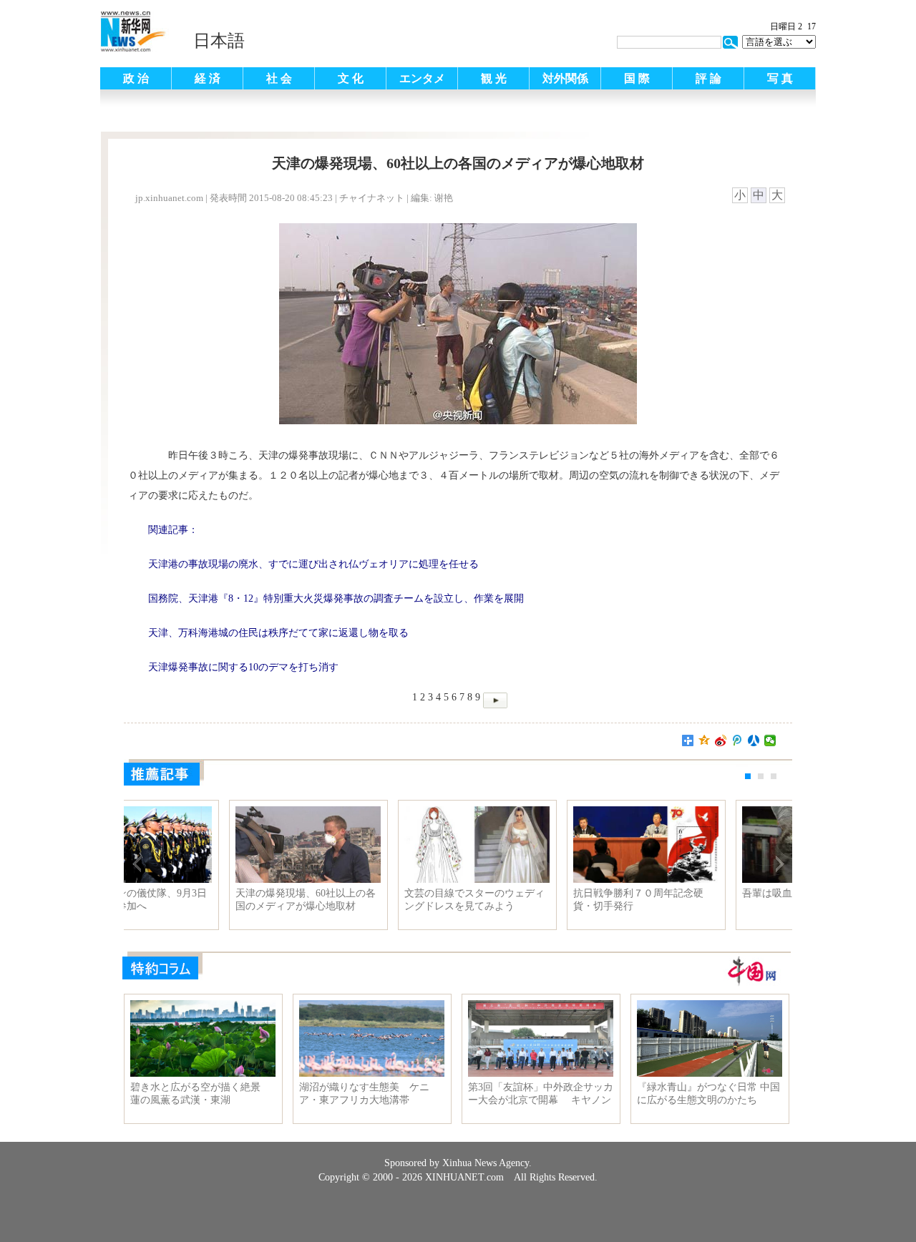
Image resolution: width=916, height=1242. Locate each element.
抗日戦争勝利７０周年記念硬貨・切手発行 (703, 899)
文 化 (351, 78)
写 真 (780, 78)
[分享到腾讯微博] (737, 740)
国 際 (637, 78)
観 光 (494, 78)
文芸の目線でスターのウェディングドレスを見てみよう (539, 899)
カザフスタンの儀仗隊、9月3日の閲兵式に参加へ (202, 899)
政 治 (136, 78)
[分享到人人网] (754, 740)
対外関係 (565, 78)
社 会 (279, 78)
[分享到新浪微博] (721, 740)
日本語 (219, 40)
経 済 (207, 78)
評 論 (708, 78)
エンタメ (422, 78)
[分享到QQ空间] (704, 740)
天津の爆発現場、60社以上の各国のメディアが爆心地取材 (371, 899)
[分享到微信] (770, 740)
